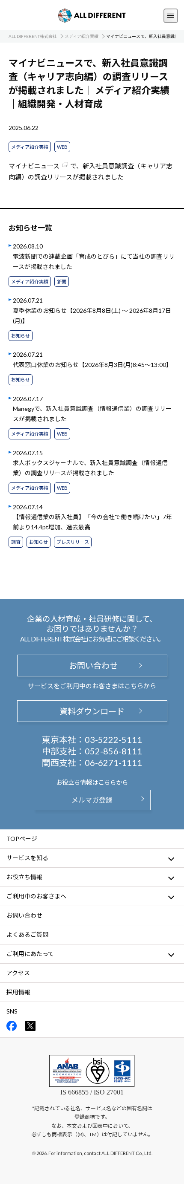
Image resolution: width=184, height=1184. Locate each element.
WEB (62, 147)
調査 (16, 542)
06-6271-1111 (113, 762)
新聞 (61, 281)
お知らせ (20, 335)
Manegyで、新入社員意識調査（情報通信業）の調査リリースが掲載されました (92, 413)
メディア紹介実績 (29, 147)
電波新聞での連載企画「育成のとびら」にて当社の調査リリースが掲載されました (94, 261)
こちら (133, 686)
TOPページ (21, 838)
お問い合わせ (92, 665)
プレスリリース (72, 542)
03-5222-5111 (113, 739)
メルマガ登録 (92, 800)
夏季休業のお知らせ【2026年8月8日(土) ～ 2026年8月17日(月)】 (92, 315)
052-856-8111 (113, 751)
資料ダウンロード (92, 711)
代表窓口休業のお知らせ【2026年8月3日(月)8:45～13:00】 (92, 364)
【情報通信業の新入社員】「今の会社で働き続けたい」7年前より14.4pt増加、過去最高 (92, 522)
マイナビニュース (34, 166)
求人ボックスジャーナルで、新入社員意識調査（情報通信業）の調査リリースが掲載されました (90, 467)
